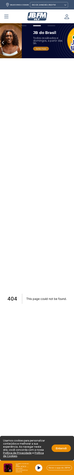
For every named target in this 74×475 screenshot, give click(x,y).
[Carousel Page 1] (23, 25)
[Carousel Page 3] (51, 25)
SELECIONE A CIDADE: (19, 5)
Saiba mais (22, 49)
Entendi (61, 448)
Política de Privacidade (17, 452)
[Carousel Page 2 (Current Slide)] (37, 25)
